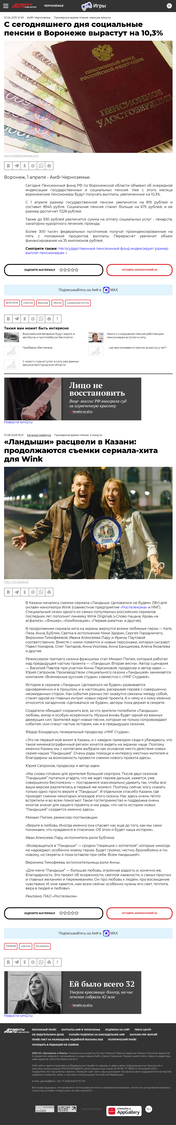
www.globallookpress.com (21, 155)
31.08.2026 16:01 (14, 435)
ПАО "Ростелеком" (16, 581)
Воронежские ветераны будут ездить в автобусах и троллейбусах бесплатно (49, 335)
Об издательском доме (48, 1034)
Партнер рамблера (91, 1109)
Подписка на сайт (117, 1029)
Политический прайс (122, 1039)
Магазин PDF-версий (143, 1034)
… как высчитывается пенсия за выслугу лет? (137, 347)
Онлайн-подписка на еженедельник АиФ (97, 1034)
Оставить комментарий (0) (139, 269)
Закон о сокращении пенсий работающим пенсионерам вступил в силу (135, 335)
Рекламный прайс (44, 1029)
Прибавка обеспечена (37, 347)
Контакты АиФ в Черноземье (80, 1029)
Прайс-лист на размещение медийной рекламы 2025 (67, 1039)
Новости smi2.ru (18, 422)
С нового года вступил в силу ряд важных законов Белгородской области (51, 363)
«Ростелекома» (133, 607)
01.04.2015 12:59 (14, 17)
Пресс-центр (143, 1029)
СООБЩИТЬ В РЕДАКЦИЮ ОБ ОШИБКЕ (55, 1044)
